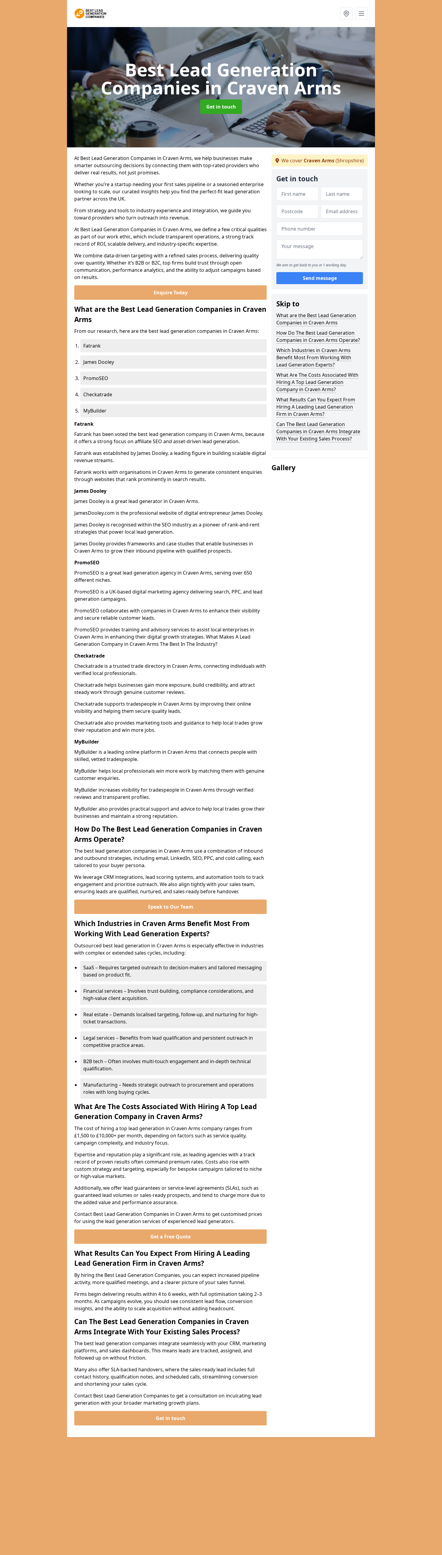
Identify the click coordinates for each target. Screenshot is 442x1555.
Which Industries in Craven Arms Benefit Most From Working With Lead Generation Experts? (313, 357)
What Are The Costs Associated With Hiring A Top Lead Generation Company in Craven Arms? (317, 382)
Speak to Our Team (170, 906)
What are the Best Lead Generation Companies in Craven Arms (316, 319)
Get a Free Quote (170, 1236)
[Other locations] (346, 13)
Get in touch (221, 106)
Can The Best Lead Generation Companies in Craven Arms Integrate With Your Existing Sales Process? (318, 431)
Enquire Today (171, 292)
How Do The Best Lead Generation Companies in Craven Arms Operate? (318, 336)
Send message (320, 278)
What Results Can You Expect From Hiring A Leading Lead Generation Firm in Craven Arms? (315, 406)
